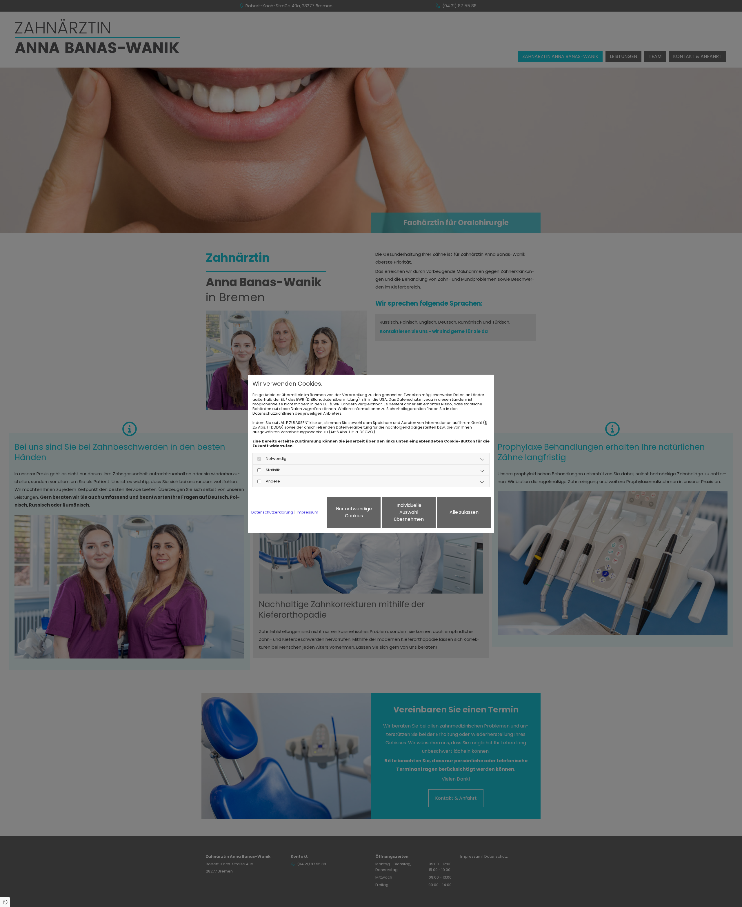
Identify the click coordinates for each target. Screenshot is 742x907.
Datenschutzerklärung (272, 512)
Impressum (307, 512)
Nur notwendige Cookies (354, 512)
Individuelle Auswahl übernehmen (409, 512)
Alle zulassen (464, 512)
